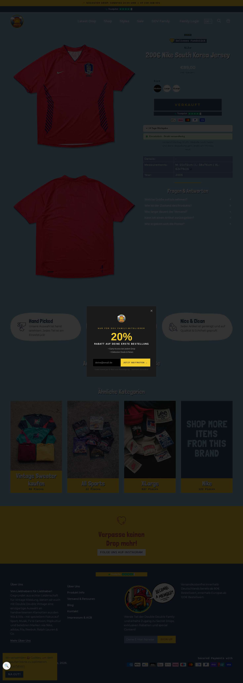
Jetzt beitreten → (135, 363)
